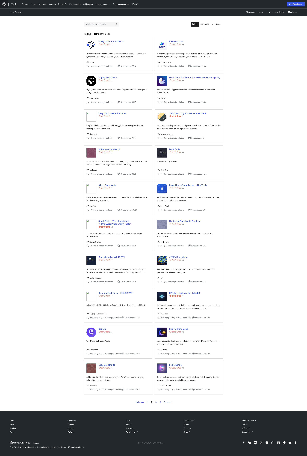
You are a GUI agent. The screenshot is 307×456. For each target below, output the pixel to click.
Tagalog (35, 443)
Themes (71, 424)
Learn (128, 421)
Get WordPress (295, 4)
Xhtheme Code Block (109, 149)
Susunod (167, 402)
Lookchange (175, 365)
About (12, 421)
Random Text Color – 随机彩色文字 (115, 293)
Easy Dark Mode (106, 365)
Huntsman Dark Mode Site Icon (185, 221)
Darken (102, 329)
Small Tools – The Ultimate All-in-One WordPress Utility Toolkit (114, 222)
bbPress (246, 428)
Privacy (12, 432)
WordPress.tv (132, 432)
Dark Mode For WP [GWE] (111, 257)
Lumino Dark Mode (178, 329)
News (12, 424)
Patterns (71, 432)
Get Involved (189, 421)
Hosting (13, 428)
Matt (244, 424)
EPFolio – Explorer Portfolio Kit (184, 293)
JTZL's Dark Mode (178, 257)
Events (186, 424)
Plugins (70, 428)
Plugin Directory (16, 12)
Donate (188, 428)
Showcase (72, 421)
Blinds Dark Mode (107, 185)
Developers (130, 428)
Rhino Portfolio (176, 41)
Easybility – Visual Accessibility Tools (188, 185)
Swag (187, 432)
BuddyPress (247, 432)
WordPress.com (249, 421)
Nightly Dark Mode (107, 77)
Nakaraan (140, 402)
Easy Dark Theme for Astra (112, 113)
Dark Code (174, 149)
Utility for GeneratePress (111, 41)
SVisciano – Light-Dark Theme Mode (187, 113)
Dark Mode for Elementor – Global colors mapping (194, 77)
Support (129, 424)
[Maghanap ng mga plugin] (116, 24)
